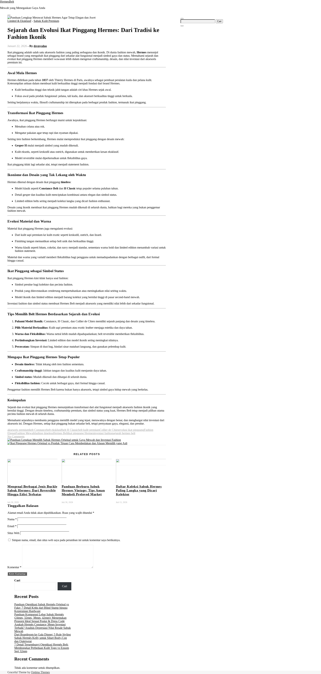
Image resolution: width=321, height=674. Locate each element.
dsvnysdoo (40, 46)
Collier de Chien (109, 429)
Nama (12, 519)
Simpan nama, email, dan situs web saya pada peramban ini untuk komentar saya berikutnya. (66, 540)
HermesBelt (7, 1)
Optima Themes (40, 672)
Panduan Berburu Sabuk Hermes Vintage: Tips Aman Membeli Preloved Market (83, 490)
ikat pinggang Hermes (81, 433)
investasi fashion (103, 433)
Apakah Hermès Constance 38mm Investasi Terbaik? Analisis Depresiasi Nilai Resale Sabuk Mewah (42, 628)
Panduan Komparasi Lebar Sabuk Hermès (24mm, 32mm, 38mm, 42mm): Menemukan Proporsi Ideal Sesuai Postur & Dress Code (40, 618)
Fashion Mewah (25, 433)
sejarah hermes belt (124, 433)
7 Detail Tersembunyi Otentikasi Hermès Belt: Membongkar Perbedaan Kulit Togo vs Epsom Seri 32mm (41, 648)
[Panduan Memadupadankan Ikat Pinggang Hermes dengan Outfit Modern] (64, 439)
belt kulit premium (89, 429)
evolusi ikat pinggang (131, 429)
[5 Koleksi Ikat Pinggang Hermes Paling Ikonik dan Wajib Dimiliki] (67, 443)
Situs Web (13, 533)
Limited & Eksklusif (19, 20)
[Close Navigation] (182, 25)
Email (12, 526)
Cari (17, 580)
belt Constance (37, 429)
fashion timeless (44, 433)
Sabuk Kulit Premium (46, 20)
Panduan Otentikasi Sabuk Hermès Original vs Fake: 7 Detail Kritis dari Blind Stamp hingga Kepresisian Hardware (41, 608)
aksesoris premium (18, 429)
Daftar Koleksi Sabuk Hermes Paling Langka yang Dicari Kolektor (139, 490)
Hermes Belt (60, 433)
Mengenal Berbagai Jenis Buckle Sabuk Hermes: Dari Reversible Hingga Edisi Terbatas (32, 490)
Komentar (14, 567)
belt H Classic (70, 429)
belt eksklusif (54, 429)
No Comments (16, 436)
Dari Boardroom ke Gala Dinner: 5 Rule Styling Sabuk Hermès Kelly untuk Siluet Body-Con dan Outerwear (42, 638)
